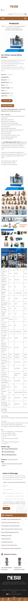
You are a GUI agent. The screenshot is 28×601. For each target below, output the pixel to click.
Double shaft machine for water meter (19, 568)
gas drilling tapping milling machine (12, 142)
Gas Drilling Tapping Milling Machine (16, 482)
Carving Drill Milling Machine (10, 449)
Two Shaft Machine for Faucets (6, 568)
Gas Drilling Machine (13, 459)
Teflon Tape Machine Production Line (11, 529)
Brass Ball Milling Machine (10, 455)
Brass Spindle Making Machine (10, 532)
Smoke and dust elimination (9, 545)
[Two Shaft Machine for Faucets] (7, 561)
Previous (0, 563)
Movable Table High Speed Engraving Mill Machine (12, 464)
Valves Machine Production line (10, 523)
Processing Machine (7, 542)
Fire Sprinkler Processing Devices (10, 526)
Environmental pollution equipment (11, 548)
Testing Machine (6, 539)
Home (4, 26)
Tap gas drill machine (9, 452)
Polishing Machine (6, 536)
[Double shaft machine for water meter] (19, 561)
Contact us (6, 100)
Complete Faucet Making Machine (11, 519)
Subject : (14, 482)
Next (25, 563)
